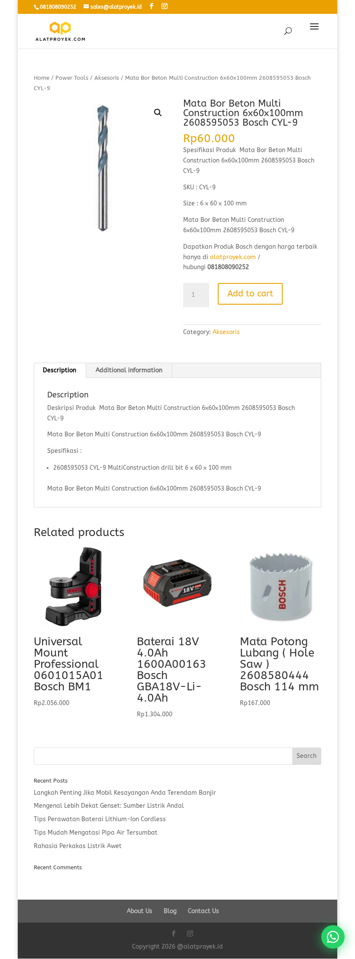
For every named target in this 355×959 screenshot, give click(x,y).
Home (41, 78)
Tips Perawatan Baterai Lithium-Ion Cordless (100, 819)
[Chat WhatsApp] (333, 937)
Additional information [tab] (129, 370)
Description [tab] (59, 370)
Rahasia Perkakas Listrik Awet (78, 846)
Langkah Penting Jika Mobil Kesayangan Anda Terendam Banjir (125, 792)
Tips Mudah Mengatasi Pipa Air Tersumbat (96, 832)
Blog (170, 911)
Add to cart (250, 294)
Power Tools (71, 78)
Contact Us (203, 911)
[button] (158, 112)
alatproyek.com (233, 257)
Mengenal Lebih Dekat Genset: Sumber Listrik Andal (109, 805)
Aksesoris (106, 78)
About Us (139, 911)
